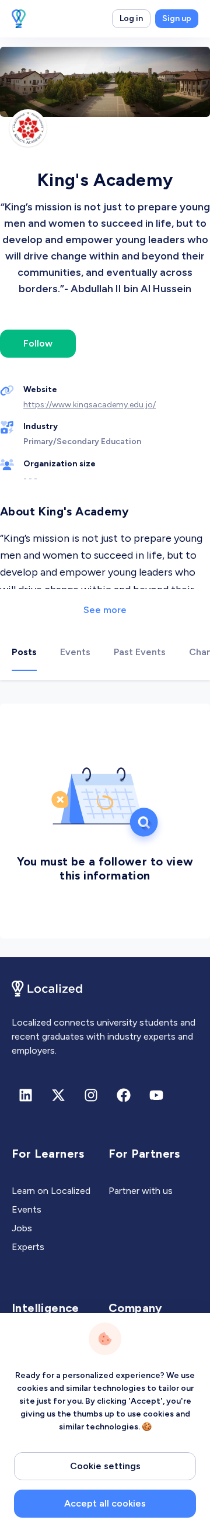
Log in (131, 18)
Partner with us (140, 1190)
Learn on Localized (51, 1190)
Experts (28, 1246)
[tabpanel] (105, 819)
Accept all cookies (105, 1503)
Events (26, 1209)
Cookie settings (105, 1465)
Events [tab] (75, 651)
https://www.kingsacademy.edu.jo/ (89, 405)
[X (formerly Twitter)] (58, 1095)
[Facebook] (124, 1095)
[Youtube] (156, 1095)
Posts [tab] (24, 651)
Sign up (176, 18)
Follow (37, 343)
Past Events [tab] (140, 651)
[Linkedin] (26, 1095)
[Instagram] (91, 1095)
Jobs (22, 1228)
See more (105, 609)
